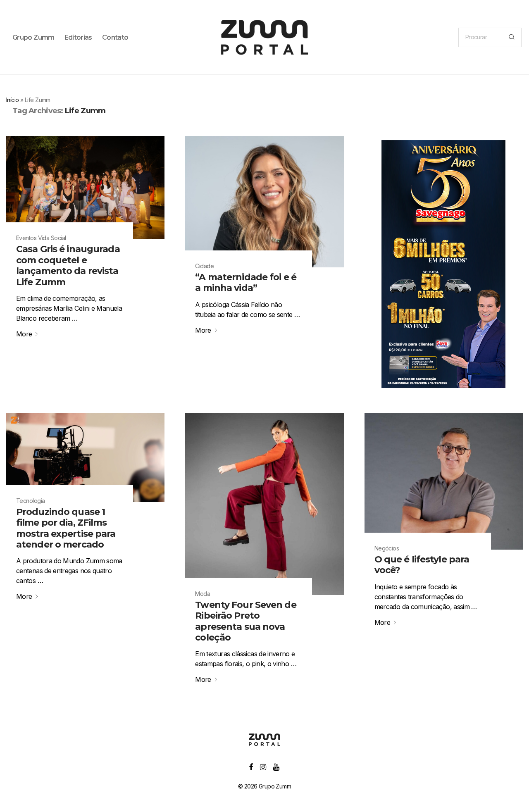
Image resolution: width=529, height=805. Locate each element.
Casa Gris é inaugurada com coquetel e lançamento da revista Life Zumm (68, 265)
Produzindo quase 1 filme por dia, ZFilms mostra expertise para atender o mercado (66, 528)
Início (12, 99)
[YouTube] (276, 766)
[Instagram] (263, 766)
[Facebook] (251, 766)
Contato (115, 37)
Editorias (78, 37)
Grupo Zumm (33, 37)
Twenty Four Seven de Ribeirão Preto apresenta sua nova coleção (245, 621)
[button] (511, 37)
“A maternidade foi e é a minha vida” (245, 282)
